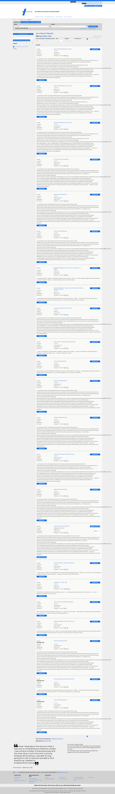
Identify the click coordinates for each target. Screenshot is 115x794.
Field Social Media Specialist (60, 194)
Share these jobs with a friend (21, 46)
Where (53, 24)
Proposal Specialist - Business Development (64, 562)
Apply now (95, 49)
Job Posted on (77, 38)
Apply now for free (95, 526)
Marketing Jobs (32, 781)
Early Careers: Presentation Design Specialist (64, 341)
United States (83, 28)
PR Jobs (15, 19)
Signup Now (97, 6)
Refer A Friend (68, 16)
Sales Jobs (31, 783)
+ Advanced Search (91, 28)
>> (101, 39)
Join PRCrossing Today (23, 33)
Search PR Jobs (39, 16)
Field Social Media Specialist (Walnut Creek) (64, 454)
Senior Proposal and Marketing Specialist (63, 601)
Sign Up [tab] (33, 22)
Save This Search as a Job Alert (21, 40)
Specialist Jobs (45, 36)
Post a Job (88, 6)
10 (99, 39)
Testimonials (62, 777)
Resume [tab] (38, 22)
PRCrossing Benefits (49, 778)
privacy (16, 772)
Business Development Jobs (35, 779)
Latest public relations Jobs (20, 780)
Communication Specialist (60, 361)
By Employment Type (50, 38)
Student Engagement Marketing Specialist (64, 679)
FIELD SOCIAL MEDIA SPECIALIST (62, 526)
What (15, 24)
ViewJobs (67, 38)
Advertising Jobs (32, 778)
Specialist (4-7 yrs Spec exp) (60, 582)
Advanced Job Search (78, 777)
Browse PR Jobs (49, 16)
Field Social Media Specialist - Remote (63, 49)
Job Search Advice (63, 778)
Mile (57, 38)
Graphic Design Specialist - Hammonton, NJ (64, 621)
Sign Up (47, 777)
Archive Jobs (91, 777)
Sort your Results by (40, 38)
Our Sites (16, 778)
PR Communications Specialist (61, 159)
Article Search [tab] (25, 22)
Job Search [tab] (17, 22)
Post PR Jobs (58, 16)
